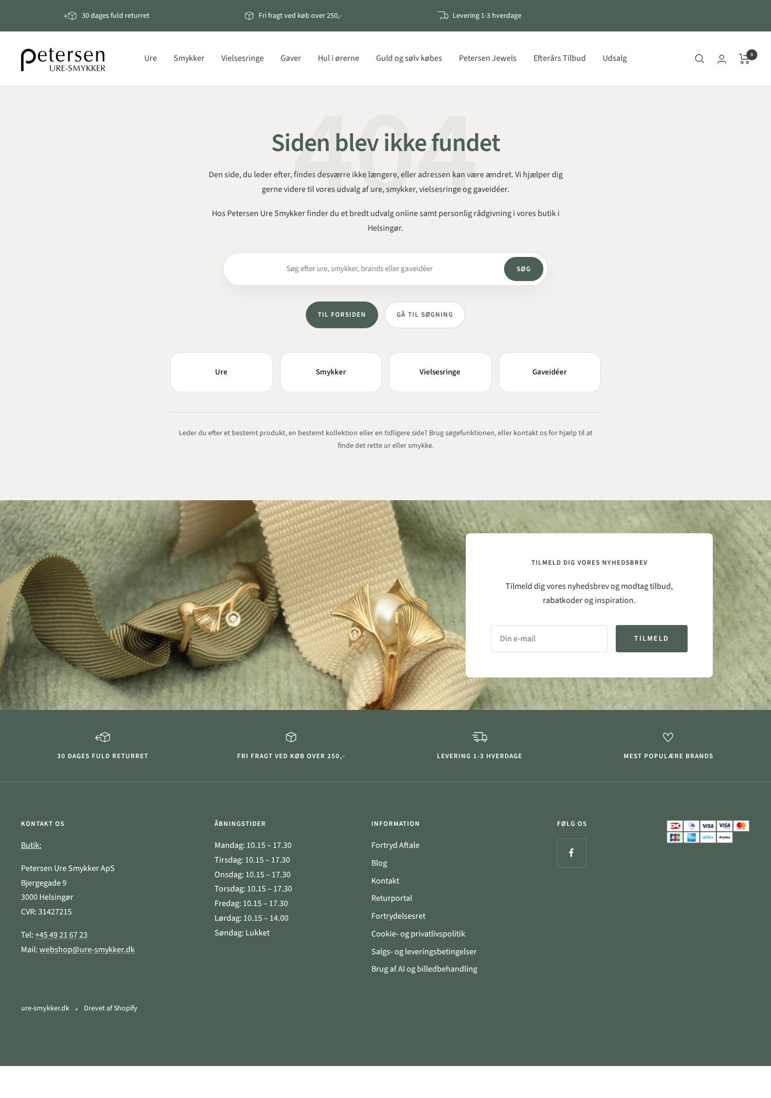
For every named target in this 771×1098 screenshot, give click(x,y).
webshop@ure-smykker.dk (87, 949)
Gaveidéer (549, 372)
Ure (150, 58)
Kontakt (385, 881)
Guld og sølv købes (409, 58)
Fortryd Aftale (395, 845)
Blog (379, 863)
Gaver (291, 58)
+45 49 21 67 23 (61, 935)
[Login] (721, 59)
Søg (524, 269)
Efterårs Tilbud (559, 58)
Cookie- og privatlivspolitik (418, 934)
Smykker (189, 58)
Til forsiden (342, 314)
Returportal (391, 898)
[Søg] (699, 58)
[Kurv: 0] (744, 58)
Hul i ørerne (338, 58)
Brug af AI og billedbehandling (424, 969)
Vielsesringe (242, 58)
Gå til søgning (425, 314)
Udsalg (615, 58)
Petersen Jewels (488, 58)
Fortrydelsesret (398, 916)
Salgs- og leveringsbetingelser (424, 951)
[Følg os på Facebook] (571, 852)
